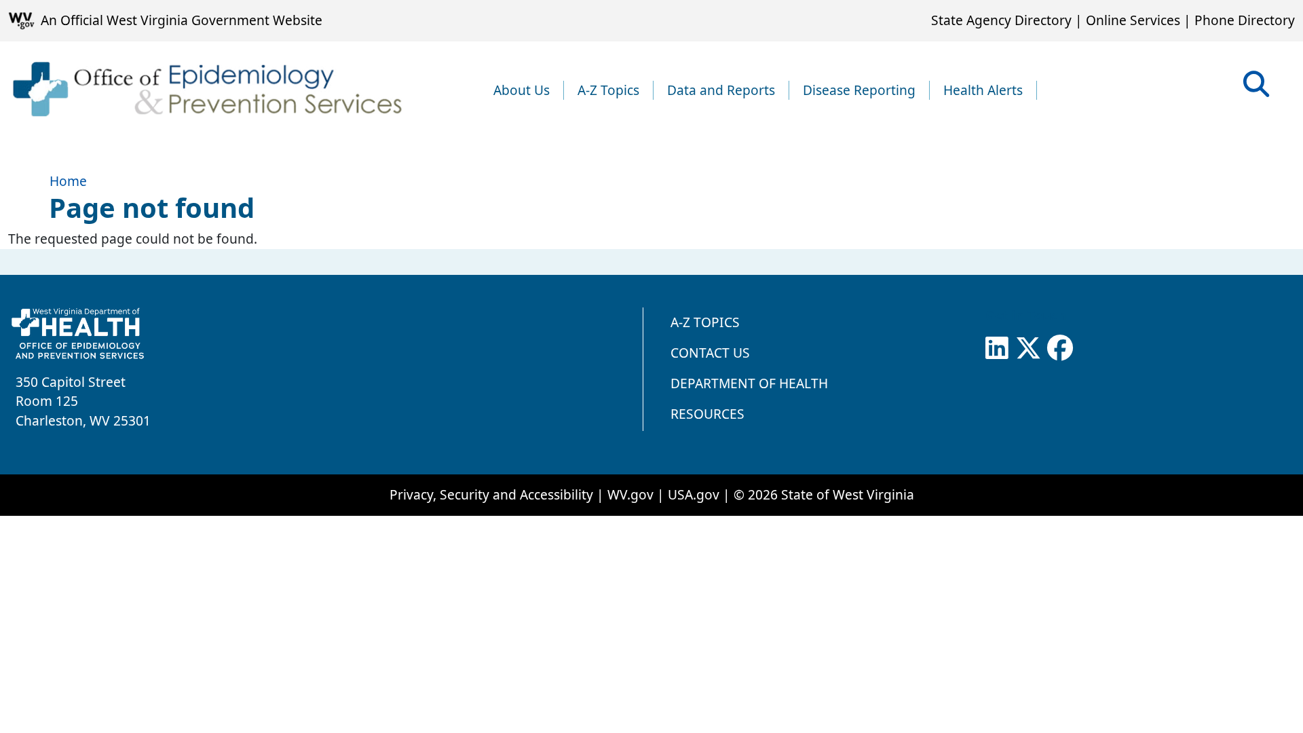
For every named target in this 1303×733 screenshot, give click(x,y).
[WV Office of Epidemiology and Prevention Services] (206, 90)
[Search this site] (1256, 88)
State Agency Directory (1001, 20)
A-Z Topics (608, 90)
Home (68, 181)
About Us (521, 90)
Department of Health (749, 383)
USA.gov (693, 494)
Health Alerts (983, 90)
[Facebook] (1060, 348)
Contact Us (710, 352)
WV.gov (630, 494)
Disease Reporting (859, 90)
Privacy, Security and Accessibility (491, 494)
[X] (1028, 348)
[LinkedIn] (996, 348)
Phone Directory (1244, 20)
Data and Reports (721, 90)
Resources (707, 414)
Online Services (1133, 20)
